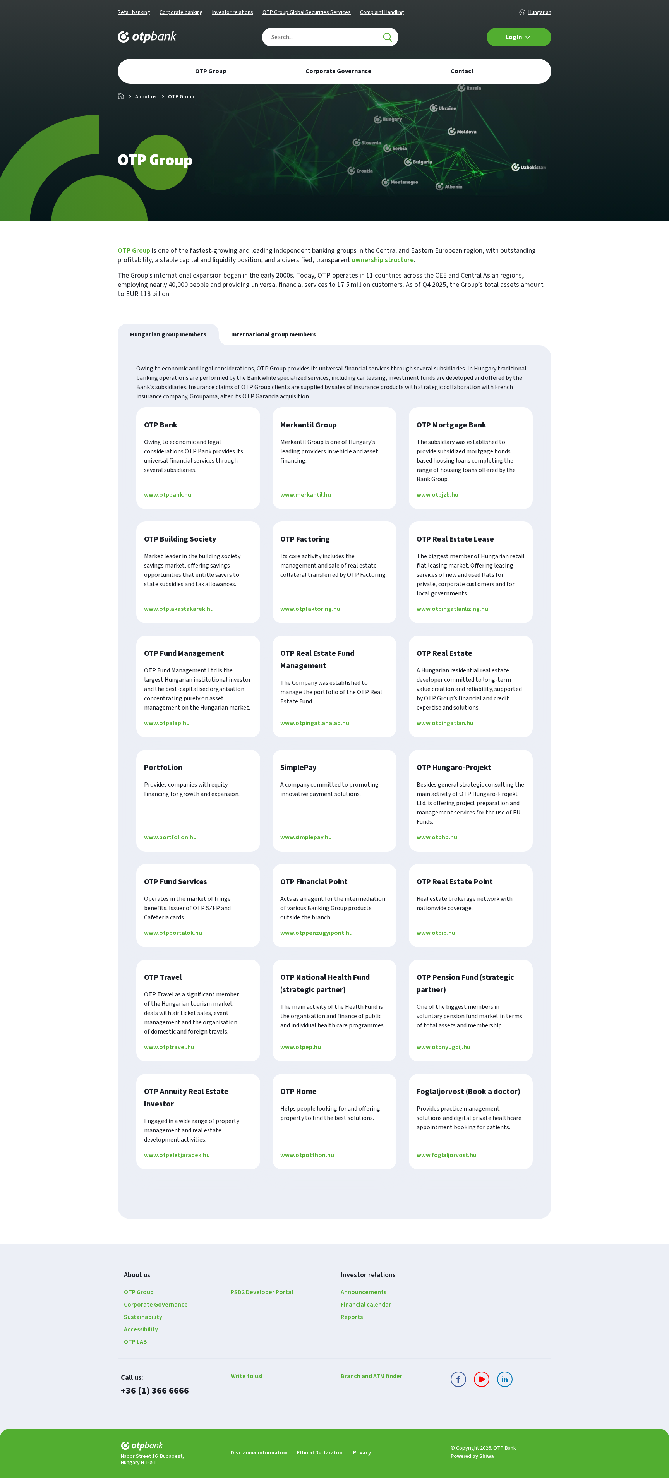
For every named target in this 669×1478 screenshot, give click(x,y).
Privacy (362, 1453)
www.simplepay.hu (306, 837)
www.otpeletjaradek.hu (177, 1155)
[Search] (387, 37)
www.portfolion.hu (170, 837)
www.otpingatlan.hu (445, 723)
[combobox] (330, 37)
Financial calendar (366, 1304)
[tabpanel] (334, 782)
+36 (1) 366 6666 (155, 1390)
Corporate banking (181, 12)
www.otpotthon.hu (307, 1155)
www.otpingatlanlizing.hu (452, 609)
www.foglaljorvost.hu (447, 1155)
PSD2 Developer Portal (262, 1292)
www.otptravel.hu (169, 1047)
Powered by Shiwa (472, 1456)
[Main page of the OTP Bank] (147, 37)
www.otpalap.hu (167, 723)
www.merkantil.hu (305, 494)
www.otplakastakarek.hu (179, 609)
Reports (352, 1317)
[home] (169, 1447)
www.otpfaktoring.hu (310, 609)
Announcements (363, 1292)
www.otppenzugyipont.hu (316, 933)
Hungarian (539, 12)
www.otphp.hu (437, 837)
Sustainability (143, 1317)
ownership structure (383, 260)
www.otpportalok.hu (173, 933)
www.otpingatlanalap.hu (314, 723)
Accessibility (141, 1329)
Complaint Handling (382, 12)
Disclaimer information (259, 1453)
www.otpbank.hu (167, 494)
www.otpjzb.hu (437, 494)
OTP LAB (135, 1341)
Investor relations (232, 12)
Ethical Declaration (320, 1453)
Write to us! (246, 1376)
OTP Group (134, 250)
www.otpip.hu (436, 933)
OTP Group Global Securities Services (306, 12)
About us (146, 97)
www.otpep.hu (300, 1047)
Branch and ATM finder (371, 1376)
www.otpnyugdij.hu (443, 1047)
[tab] (168, 334)
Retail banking (134, 12)
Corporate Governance (156, 1304)
